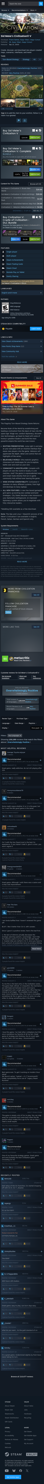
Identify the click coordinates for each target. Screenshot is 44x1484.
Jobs (26, 1410)
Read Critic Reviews (22, 660)
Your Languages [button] (13, 735)
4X (34, 59)
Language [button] (5, 723)
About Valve (28, 1406)
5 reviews (20, 1059)
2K (10, 42)
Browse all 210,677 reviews (22, 1377)
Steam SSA (9, 1410)
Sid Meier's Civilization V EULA (14, 283)
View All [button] (38, 378)
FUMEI (9, 1056)
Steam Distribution (12, 1418)
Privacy (7, 1431)
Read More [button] (36, 949)
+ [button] (39, 59)
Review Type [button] (6, 718)
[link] (21, 174)
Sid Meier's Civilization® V (30, 225)
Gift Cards (8, 1422)
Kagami (10, 1140)
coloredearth (12, 826)
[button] (5, 10)
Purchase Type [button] (22, 718)
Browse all (35, 184)
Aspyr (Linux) (35, 40)
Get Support (28, 1439)
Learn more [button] (35, 329)
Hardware (27, 1414)
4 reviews (10, 793)
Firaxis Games (14, 40)
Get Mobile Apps (13, 1477)
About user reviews (23, 677)
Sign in (3, 113)
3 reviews (10, 1102)
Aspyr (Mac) (24, 40)
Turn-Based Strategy (11, 59)
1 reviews (10, 755)
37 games (10, 869)
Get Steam (28, 1431)
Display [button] (4, 728)
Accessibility (9, 1435)
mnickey (10, 1099)
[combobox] (23, 4)
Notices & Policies (11, 1439)
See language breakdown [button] (6, 677)
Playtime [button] (32, 723)
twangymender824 (14, 866)
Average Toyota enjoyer (16, 752)
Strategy (26, 59)
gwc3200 (10, 968)
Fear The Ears (12, 905)
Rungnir (10, 1016)
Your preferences (37, 677)
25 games (10, 970)
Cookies (8, 1443)
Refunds (8, 1447)
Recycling (27, 1418)
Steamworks (9, 1414)
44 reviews (10, 907)
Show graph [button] (35, 728)
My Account (28, 1443)
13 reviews (10, 829)
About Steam (10, 1406)
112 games (10, 1059)
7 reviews (10, 1142)
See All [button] (36, 211)
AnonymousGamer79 (15, 790)
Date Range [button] (19, 723)
